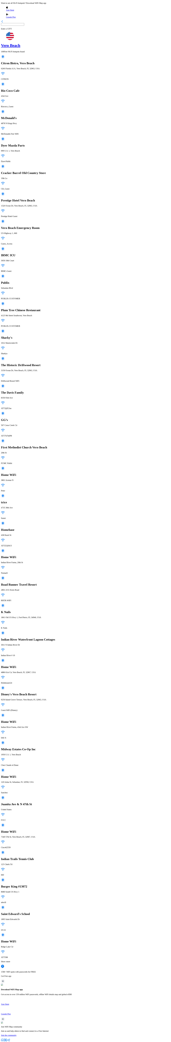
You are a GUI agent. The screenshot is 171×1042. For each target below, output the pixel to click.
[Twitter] (5, 1041)
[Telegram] (8, 1041)
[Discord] (2, 1041)
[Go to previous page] (2, 22)
